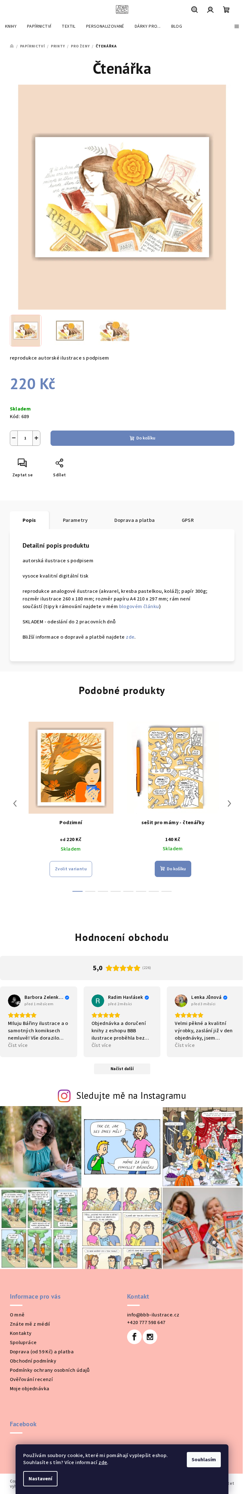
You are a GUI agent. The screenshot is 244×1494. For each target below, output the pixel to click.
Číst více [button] (18, 1045)
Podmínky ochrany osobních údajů (50, 1370)
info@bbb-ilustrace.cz (153, 1314)
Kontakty (21, 1333)
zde (102, 1462)
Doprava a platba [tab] (134, 520)
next (229, 803)
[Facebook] (134, 1336)
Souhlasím (204, 1459)
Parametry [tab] (75, 520)
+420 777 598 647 (146, 1322)
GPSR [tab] (188, 520)
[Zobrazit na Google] (14, 1000)
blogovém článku (139, 606)
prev (15, 803)
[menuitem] (11, 26)
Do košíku (145, 438)
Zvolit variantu (71, 869)
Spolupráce (23, 1342)
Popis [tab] (29, 520)
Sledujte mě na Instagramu (131, 1095)
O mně (17, 1314)
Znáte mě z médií (30, 1324)
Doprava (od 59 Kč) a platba (42, 1351)
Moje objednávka (30, 1388)
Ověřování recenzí (31, 1379)
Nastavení (40, 1478)
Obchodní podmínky (33, 1360)
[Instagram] (150, 1336)
